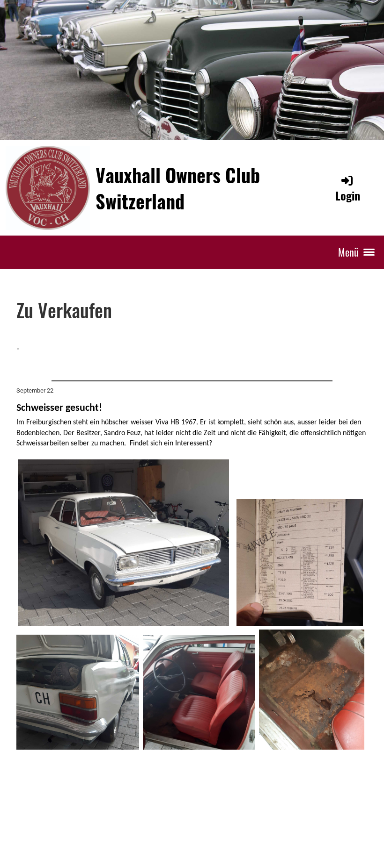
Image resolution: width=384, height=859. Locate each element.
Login (347, 195)
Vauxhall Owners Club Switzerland (178, 188)
